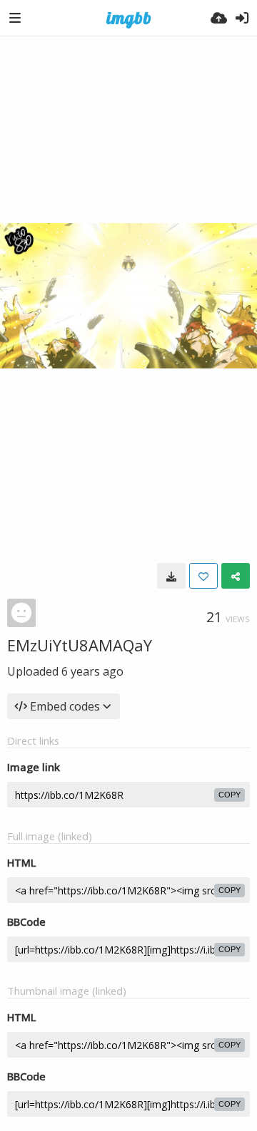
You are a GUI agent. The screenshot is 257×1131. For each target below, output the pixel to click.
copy (229, 794)
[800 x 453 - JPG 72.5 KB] (171, 576)
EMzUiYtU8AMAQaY (79, 645)
